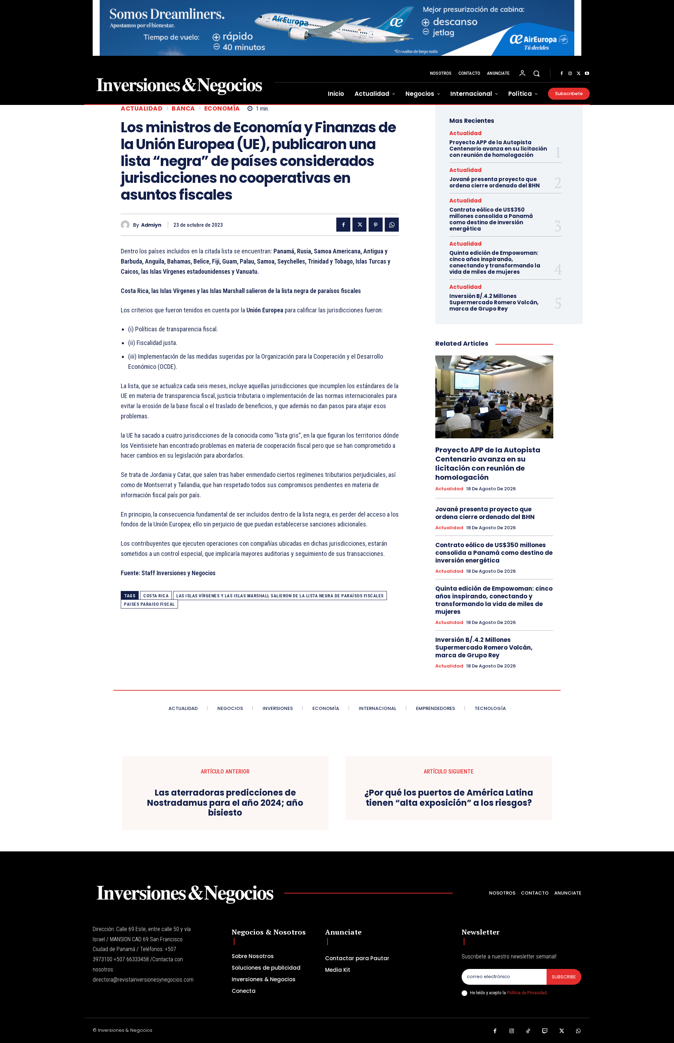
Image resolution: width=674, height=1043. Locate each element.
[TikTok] (528, 1031)
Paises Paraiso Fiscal (149, 604)
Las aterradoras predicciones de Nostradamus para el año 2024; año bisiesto (225, 803)
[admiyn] (127, 224)
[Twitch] (545, 1031)
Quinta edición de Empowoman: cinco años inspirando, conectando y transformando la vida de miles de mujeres (494, 262)
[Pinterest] (376, 225)
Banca (183, 109)
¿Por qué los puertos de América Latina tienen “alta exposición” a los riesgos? (448, 798)
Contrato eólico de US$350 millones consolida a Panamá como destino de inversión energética (491, 219)
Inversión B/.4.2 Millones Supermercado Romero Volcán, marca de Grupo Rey (493, 302)
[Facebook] (561, 73)
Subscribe (564, 977)
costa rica (155, 595)
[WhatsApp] (392, 225)
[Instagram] (570, 73)
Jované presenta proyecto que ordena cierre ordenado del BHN (494, 182)
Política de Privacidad (527, 992)
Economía (222, 109)
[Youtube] (587, 73)
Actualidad (142, 109)
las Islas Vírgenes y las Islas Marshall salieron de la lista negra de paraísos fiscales (280, 595)
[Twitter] (578, 73)
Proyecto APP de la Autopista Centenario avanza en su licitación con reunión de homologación (498, 149)
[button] (536, 73)
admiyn (151, 225)
